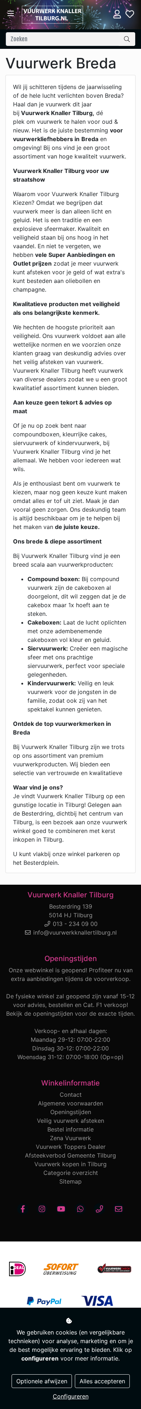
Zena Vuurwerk (70, 1138)
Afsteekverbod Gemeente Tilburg (70, 1155)
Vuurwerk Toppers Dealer (71, 1146)
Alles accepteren (102, 1381)
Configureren (71, 1396)
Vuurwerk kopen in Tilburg (70, 1164)
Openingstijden (70, 1112)
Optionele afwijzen (41, 1381)
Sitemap (70, 1181)
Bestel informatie (70, 1129)
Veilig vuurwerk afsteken (70, 1120)
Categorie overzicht (70, 1172)
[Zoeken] (127, 39)
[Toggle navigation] (11, 13)
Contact (71, 1094)
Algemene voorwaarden (70, 1103)
